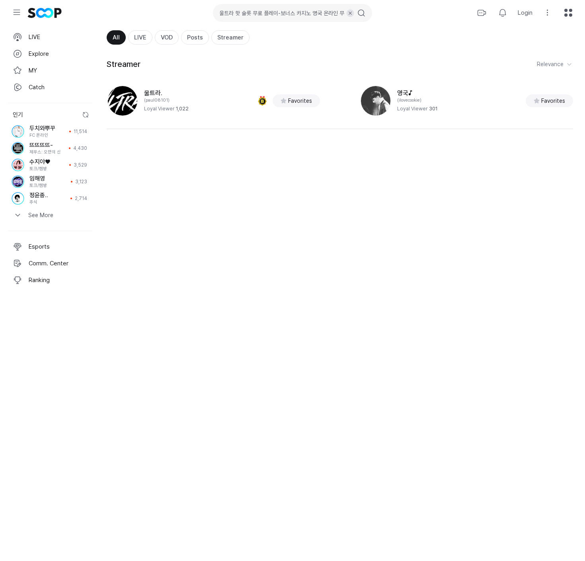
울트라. (153, 93)
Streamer (230, 37)
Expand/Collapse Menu (17, 12)
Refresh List (85, 114)
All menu (568, 13)
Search (361, 13)
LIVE (140, 37)
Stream (482, 13)
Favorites (300, 101)
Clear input (350, 13)
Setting (548, 13)
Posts (195, 37)
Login (525, 12)
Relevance (550, 64)
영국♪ (404, 93)
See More (40, 215)
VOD (167, 37)
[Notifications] (503, 13)
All (116, 37)
